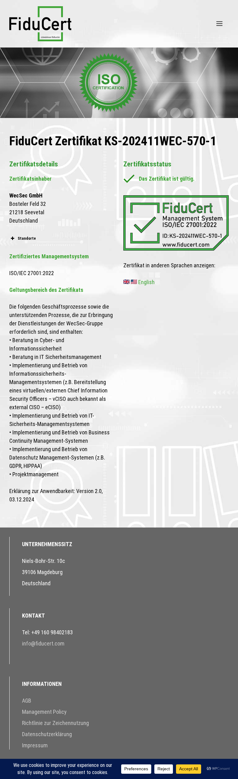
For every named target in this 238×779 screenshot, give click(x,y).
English (146, 282)
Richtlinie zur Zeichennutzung (55, 723)
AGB (26, 700)
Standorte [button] (27, 238)
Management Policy (44, 712)
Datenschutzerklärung (47, 734)
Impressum (35, 745)
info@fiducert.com (43, 643)
